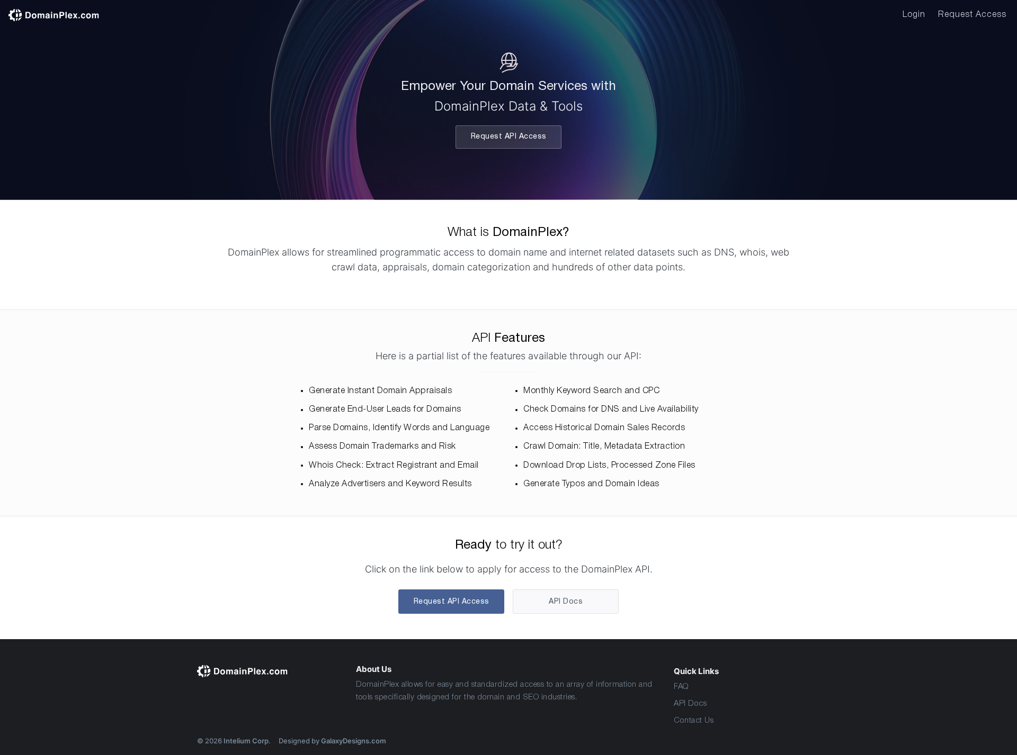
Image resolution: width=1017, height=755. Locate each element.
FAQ (681, 686)
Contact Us (693, 720)
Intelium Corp (246, 740)
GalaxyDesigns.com (353, 740)
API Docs (690, 703)
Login (914, 15)
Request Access (972, 15)
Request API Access (509, 136)
